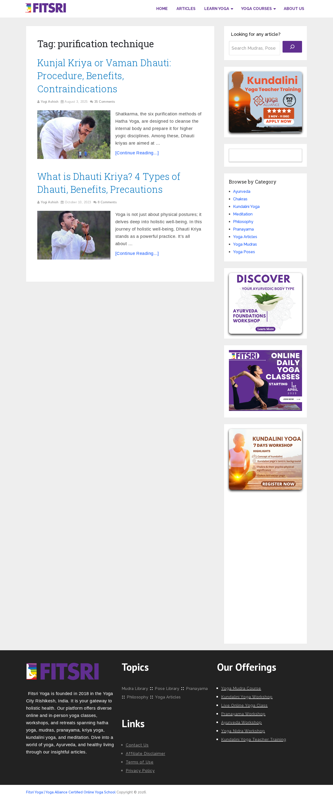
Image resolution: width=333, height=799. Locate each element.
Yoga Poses (244, 252)
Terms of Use (140, 762)
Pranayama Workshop (243, 714)
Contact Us (137, 745)
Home (162, 8)
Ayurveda (241, 191)
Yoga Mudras (245, 244)
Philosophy (243, 221)
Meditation (243, 214)
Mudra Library (135, 688)
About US (294, 8)
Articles (186, 8)
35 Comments (104, 101)
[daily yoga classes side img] (265, 409)
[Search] (292, 47)
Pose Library (167, 688)
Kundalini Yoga (246, 206)
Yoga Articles (245, 236)
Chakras (240, 199)
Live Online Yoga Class (244, 705)
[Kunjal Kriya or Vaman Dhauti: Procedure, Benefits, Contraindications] (73, 134)
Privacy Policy (140, 770)
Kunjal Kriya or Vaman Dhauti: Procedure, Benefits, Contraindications (104, 75)
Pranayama (243, 229)
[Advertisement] (265, 563)
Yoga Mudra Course (241, 688)
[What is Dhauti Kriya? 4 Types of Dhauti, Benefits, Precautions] (73, 235)
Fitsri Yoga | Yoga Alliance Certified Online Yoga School (71, 792)
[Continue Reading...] (137, 152)
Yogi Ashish (50, 101)
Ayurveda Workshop (241, 722)
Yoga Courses (256, 8)
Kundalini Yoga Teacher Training (253, 739)
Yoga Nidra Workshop (243, 731)
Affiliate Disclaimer (145, 753)
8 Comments (107, 202)
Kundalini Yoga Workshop (247, 697)
